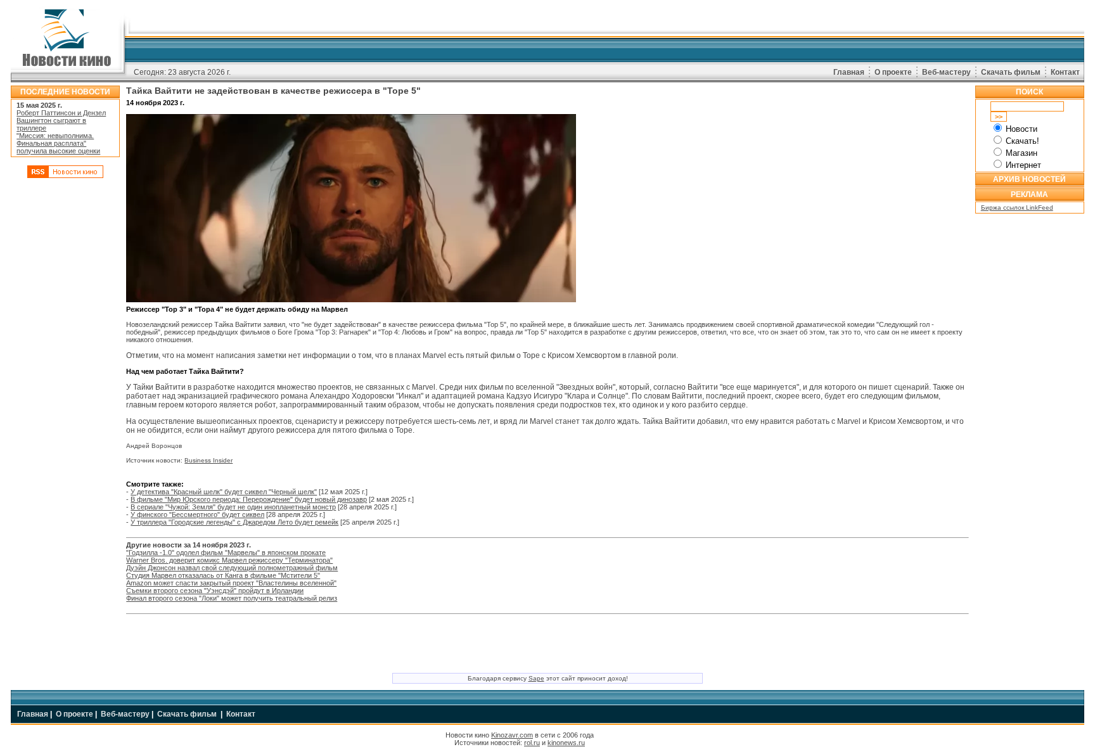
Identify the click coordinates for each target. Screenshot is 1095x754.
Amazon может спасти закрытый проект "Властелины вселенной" (231, 583)
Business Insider (208, 460)
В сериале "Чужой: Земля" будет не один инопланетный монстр (233, 507)
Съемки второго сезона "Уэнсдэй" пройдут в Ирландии (215, 590)
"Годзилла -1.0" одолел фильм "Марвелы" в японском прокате (226, 552)
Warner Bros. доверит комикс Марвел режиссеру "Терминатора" (229, 560)
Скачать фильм (1011, 72)
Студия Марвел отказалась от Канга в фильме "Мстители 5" (223, 575)
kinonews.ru (566, 742)
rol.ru (532, 742)
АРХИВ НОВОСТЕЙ (1029, 179)
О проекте (893, 72)
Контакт (1065, 72)
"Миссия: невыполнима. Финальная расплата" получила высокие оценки (58, 143)
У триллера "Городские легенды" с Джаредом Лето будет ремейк (234, 522)
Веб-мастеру (946, 72)
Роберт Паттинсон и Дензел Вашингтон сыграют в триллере (61, 120)
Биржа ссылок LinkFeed (1017, 207)
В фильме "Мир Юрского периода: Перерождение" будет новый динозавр (249, 499)
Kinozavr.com (512, 735)
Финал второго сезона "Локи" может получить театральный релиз (231, 598)
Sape (536, 678)
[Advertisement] (65, 376)
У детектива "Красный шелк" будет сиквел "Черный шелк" (224, 491)
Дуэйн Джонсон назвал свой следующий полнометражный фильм (232, 568)
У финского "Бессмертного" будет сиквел (197, 514)
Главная (848, 72)
